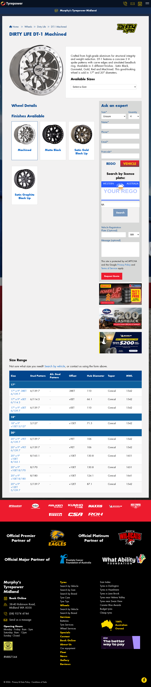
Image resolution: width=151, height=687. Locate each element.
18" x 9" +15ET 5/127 (18, 425)
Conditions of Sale (39, 682)
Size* (104, 112)
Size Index (105, 582)
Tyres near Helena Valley (112, 597)
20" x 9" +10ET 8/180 (18, 477)
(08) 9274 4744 (19, 613)
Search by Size (67, 589)
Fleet (63, 652)
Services (65, 617)
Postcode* (106, 151)
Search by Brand (68, 593)
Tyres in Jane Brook (109, 593)
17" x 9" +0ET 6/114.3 (18, 401)
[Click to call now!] (125, 3)
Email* (104, 141)
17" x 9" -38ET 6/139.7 (19, 392)
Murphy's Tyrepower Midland (78, 10)
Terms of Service (109, 268)
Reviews (65, 664)
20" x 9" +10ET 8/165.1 (15, 459)
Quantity (132, 112)
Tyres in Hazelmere (109, 589)
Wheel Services (68, 628)
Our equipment (67, 648)
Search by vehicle (55, 366)
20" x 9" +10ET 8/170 (18, 469)
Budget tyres (106, 608)
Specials (65, 632)
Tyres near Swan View (111, 601)
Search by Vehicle (69, 586)
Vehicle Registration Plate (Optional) (111, 229)
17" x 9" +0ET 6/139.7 (18, 409)
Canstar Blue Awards (110, 605)
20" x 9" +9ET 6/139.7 (18, 440)
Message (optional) (111, 240)
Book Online (68, 640)
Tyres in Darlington (109, 585)
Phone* (105, 132)
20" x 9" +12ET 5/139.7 (15, 487)
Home (15, 26)
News (63, 656)
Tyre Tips (64, 601)
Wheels (64, 605)
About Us (66, 644)
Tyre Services (66, 624)
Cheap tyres (106, 612)
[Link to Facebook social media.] (144, 680)
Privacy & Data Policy (21, 682)
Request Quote (111, 276)
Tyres (63, 582)
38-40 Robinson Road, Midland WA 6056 (22, 606)
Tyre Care (65, 597)
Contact (65, 636)
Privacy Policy (124, 264)
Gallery (64, 660)
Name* (105, 122)
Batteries (64, 620)
